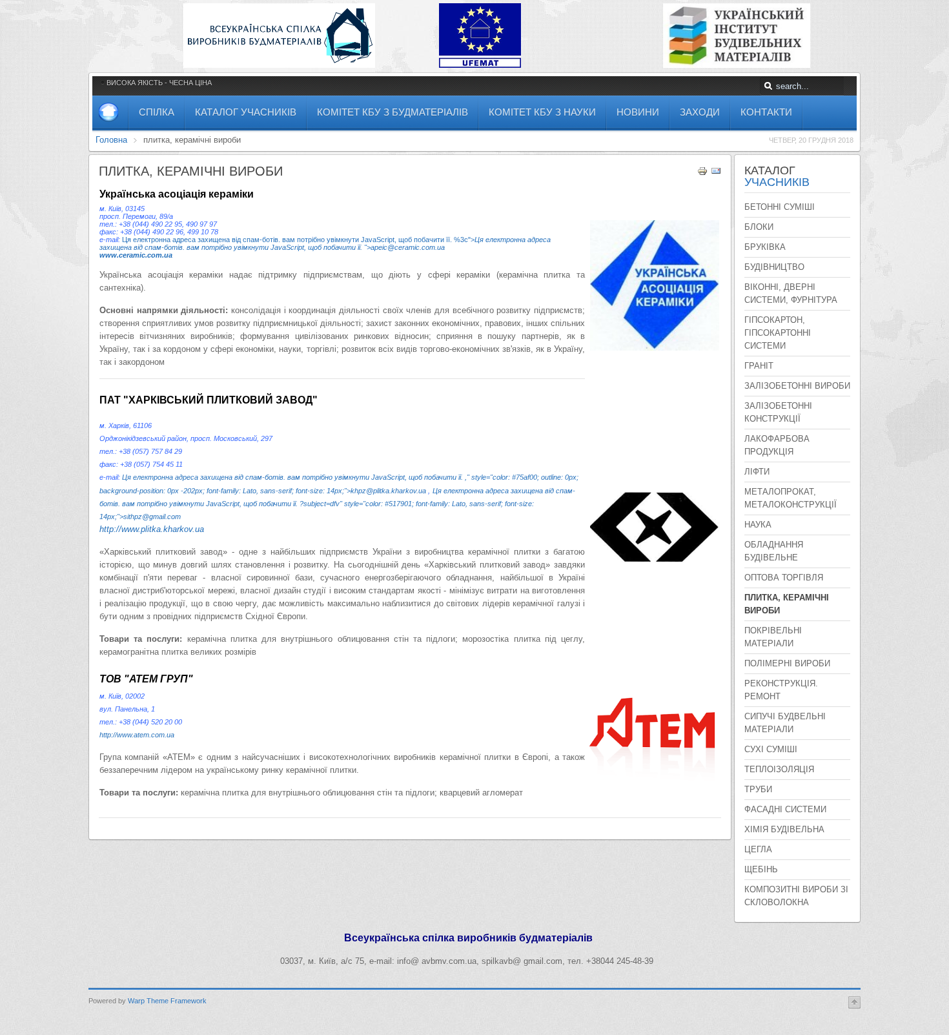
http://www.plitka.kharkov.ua (151, 529)
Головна (111, 140)
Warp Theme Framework (167, 1001)
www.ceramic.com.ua (135, 255)
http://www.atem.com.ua (136, 735)
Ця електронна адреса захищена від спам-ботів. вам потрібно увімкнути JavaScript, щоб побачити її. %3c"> (298, 239)
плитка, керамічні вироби (191, 171)
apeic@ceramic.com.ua (408, 247)
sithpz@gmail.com (152, 516)
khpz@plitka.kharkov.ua (388, 491)
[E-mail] (716, 173)
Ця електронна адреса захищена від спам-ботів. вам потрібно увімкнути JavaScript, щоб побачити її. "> (325, 243)
